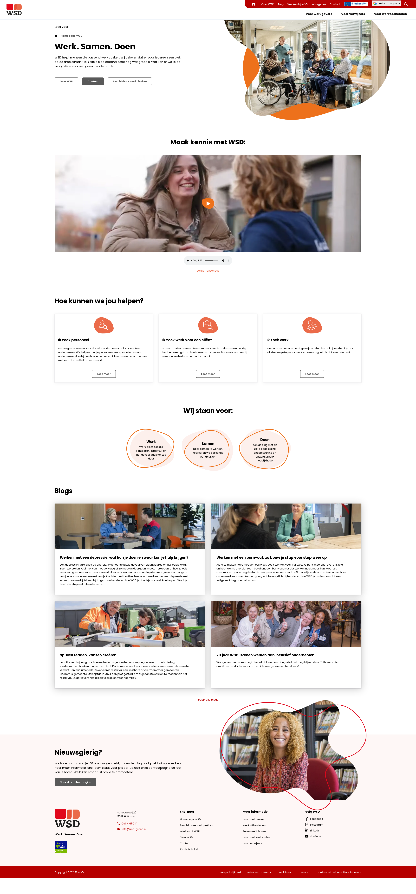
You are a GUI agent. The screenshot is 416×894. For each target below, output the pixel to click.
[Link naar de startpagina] (14, 9)
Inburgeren (319, 4)
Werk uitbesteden (254, 825)
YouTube (315, 836)
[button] (406, 4)
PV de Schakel (189, 849)
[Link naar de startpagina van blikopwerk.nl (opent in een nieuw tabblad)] (61, 847)
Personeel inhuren (254, 831)
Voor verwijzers (353, 14)
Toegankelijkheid (230, 872)
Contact (335, 4)
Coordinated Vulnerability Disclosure (338, 872)
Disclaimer (284, 872)
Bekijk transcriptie (208, 271)
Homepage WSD (190, 819)
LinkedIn (315, 830)
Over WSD (267, 4)
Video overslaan (65, 149)
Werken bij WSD (297, 4)
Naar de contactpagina (75, 782)
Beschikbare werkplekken (130, 81)
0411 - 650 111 (129, 823)
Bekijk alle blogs (208, 700)
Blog (281, 4)
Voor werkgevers (319, 14)
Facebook (316, 819)
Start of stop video (89, 149)
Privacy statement (259, 872)
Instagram (316, 825)
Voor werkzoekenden (390, 14)
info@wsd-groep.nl (134, 829)
